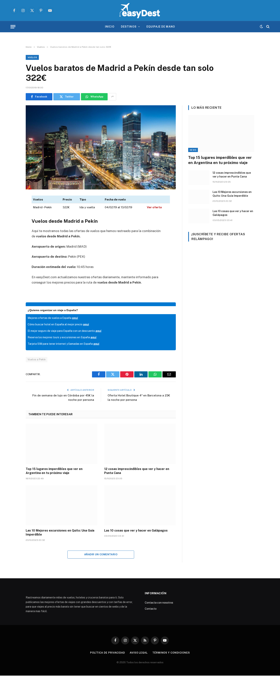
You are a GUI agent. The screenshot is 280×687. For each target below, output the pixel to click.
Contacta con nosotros (159, 602)
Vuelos (32, 57)
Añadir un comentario (100, 554)
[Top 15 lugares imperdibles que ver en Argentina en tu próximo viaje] (61, 444)
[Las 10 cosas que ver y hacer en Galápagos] (140, 505)
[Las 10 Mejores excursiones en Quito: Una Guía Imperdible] (61, 505)
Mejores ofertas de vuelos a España (53, 317)
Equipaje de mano (160, 26)
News (193, 150)
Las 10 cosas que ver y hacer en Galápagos (136, 530)
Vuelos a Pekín (37, 359)
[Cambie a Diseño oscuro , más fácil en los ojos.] (261, 26)
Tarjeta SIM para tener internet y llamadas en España (63, 343)
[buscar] (268, 26)
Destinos (129, 26)
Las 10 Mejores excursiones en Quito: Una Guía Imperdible (60, 532)
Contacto (151, 608)
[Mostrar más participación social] (112, 96)
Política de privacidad (107, 652)
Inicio (109, 26)
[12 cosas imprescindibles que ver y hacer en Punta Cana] (140, 444)
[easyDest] (140, 10)
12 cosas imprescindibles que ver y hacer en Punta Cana (136, 471)
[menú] (12, 26)
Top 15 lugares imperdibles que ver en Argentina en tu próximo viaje (54, 471)
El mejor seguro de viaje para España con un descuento (64, 330)
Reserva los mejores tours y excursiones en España (62, 337)
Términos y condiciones (171, 652)
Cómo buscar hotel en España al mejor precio (58, 324)
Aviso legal (139, 652)
